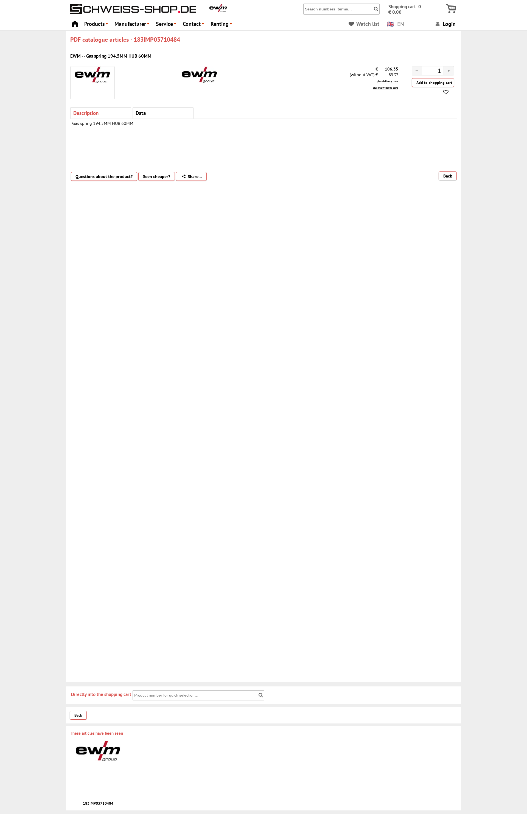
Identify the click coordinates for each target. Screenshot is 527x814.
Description (86, 112)
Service (167, 25)
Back (447, 176)
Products (97, 25)
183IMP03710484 (98, 803)
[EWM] (218, 10)
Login (448, 23)
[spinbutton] (428, 71)
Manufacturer (132, 25)
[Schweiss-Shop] (131, 12)
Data (141, 112)
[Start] (75, 22)
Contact (194, 25)
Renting (222, 25)
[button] (449, 70)
